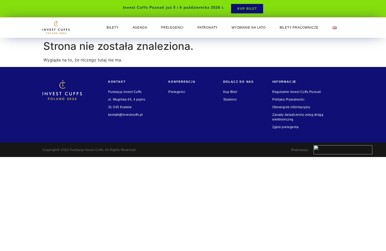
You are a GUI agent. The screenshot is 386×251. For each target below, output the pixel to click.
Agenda (140, 27)
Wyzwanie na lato (249, 27)
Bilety (113, 27)
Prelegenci (172, 27)
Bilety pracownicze (299, 27)
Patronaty (207, 27)
